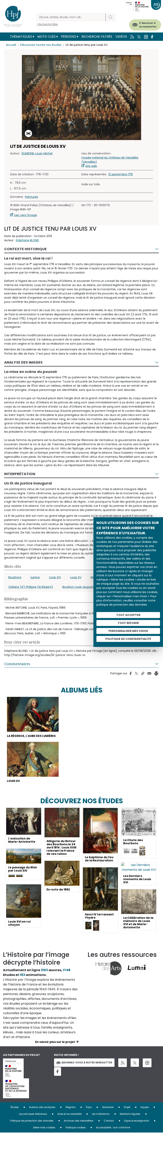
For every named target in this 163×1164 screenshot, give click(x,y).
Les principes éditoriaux (33, 1114)
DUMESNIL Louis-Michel (37, 153)
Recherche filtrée (97, 36)
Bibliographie (16, 598)
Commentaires (17, 663)
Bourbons (14, 577)
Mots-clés (46, 36)
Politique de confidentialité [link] (128, 639)
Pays (89, 1107)
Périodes (68, 36)
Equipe (145, 1107)
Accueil (11, 45)
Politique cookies (76, 1127)
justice (35, 577)
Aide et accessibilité (69, 1114)
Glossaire (108, 1107)
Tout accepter (128, 615)
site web (91, 166)
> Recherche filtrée (47, 24)
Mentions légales (130, 1114)
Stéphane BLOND (27, 240)
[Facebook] (57, 1071)
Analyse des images (23, 362)
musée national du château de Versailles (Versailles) (110, 160)
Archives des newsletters (78, 1120)
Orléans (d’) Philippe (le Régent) (30, 587)
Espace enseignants (136, 1120)
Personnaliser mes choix (128, 631)
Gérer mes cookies (44, 1127)
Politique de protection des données (31, 1120)
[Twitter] (135, 1062)
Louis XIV (55, 577)
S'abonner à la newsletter (148, 24)
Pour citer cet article (22, 642)
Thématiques (21, 36)
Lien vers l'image (25, 215)
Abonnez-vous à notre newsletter (86, 1062)
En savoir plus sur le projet (55, 1042)
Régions (71, 1107)
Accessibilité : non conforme (113, 1127)
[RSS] (122, 1062)
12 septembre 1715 (120, 174)
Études (15, 1107)
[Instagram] (147, 1062)
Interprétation (19, 473)
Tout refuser (128, 623)
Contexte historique (25, 248)
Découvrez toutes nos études (40, 45)
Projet (127, 1107)
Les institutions (101, 1114)
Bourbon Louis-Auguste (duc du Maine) (89, 587)
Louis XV (75, 577)
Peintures (31, 197)
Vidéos (121, 36)
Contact (109, 1120)
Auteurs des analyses (42, 1107)
